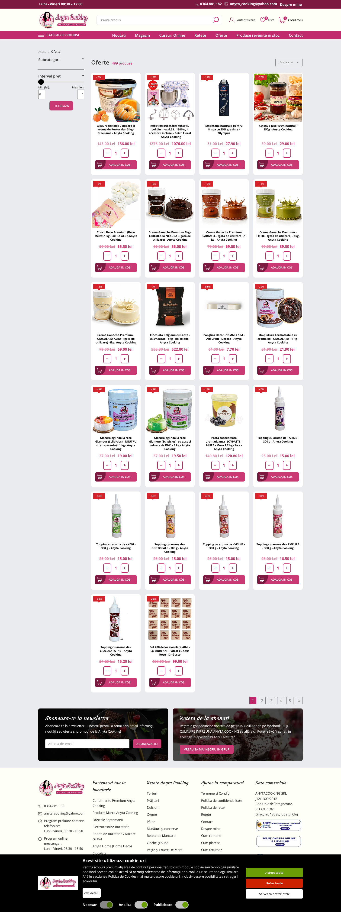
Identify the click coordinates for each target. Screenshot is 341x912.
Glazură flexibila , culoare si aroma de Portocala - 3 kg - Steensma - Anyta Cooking (116, 129)
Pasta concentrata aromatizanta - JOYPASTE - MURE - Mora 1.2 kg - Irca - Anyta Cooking (224, 443)
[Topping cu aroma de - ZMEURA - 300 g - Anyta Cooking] (278, 516)
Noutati (119, 35)
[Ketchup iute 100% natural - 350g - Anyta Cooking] (278, 98)
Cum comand (211, 836)
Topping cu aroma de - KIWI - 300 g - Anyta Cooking (116, 546)
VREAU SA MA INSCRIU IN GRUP (206, 749)
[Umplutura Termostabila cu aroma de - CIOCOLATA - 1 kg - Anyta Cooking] (278, 307)
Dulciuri (152, 807)
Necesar (90, 904)
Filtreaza (61, 106)
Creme (152, 814)
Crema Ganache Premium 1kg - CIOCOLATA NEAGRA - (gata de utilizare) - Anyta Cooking (169, 236)
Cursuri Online (172, 35)
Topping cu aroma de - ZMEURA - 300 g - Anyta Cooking (278, 546)
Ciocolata (99, 853)
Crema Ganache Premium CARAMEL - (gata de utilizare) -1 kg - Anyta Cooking (223, 236)
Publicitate (163, 904)
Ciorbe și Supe (157, 843)
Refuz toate (274, 883)
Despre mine (211, 829)
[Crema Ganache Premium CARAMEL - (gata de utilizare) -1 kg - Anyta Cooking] (224, 204)
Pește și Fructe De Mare (165, 850)
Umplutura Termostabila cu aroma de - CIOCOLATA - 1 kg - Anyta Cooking (278, 338)
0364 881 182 (54, 806)
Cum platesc (210, 843)
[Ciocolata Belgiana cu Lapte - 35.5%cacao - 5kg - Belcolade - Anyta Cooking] (170, 307)
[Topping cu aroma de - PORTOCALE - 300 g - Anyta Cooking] (170, 516)
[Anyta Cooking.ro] (58, 883)
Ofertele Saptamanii (108, 820)
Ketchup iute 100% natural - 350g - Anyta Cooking (278, 127)
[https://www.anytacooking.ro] (63, 20)
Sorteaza (286, 62)
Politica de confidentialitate (221, 801)
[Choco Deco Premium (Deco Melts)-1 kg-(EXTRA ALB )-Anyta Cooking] (116, 204)
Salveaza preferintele (274, 894)
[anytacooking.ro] (62, 788)
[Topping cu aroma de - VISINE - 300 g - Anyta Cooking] (224, 516)
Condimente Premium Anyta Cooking (114, 803)
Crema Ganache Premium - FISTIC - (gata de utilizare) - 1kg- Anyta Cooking (277, 236)
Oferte (221, 35)
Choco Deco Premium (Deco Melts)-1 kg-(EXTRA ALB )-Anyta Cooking (116, 236)
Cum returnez (211, 850)
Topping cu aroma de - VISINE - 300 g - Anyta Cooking (224, 546)
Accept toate (274, 872)
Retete (200, 35)
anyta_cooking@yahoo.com (64, 813)
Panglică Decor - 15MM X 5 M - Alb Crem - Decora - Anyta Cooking (223, 338)
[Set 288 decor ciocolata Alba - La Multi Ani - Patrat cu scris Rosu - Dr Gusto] (170, 619)
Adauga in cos (119, 165)
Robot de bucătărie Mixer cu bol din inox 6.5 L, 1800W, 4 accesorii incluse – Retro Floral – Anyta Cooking (170, 131)
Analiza (125, 904)
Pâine (151, 822)
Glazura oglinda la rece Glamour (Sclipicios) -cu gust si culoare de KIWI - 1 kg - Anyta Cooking (170, 443)
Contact (296, 35)
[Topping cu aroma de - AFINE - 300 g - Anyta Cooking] (278, 410)
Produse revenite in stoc (258, 35)
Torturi (152, 793)
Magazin (142, 35)
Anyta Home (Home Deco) (112, 846)
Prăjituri (153, 801)
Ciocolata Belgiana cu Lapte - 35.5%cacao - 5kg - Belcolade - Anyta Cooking (170, 338)
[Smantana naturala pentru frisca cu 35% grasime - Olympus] (224, 98)
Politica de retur (213, 807)
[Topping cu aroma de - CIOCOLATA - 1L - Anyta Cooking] (116, 619)
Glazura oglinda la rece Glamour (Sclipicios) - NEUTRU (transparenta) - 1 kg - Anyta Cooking (116, 443)
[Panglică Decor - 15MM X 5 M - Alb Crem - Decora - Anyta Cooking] (224, 307)
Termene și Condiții (215, 793)
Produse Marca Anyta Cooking (115, 813)
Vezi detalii (92, 893)
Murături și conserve (162, 829)
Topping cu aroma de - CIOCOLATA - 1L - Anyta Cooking (116, 651)
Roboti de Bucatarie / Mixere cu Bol (114, 836)
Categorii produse (63, 35)
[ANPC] (279, 826)
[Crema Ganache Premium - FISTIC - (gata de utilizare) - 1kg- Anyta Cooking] (278, 204)
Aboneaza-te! (147, 744)
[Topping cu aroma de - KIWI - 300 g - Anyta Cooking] (116, 516)
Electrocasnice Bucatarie (111, 827)
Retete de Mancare (161, 836)
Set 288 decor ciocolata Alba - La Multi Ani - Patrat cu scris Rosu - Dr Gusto (170, 651)
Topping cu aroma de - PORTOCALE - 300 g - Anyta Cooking (170, 548)
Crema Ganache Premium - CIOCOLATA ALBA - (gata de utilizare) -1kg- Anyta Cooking (116, 338)
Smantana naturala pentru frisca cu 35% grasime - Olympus (223, 129)
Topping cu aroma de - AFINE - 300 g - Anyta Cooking (278, 439)
